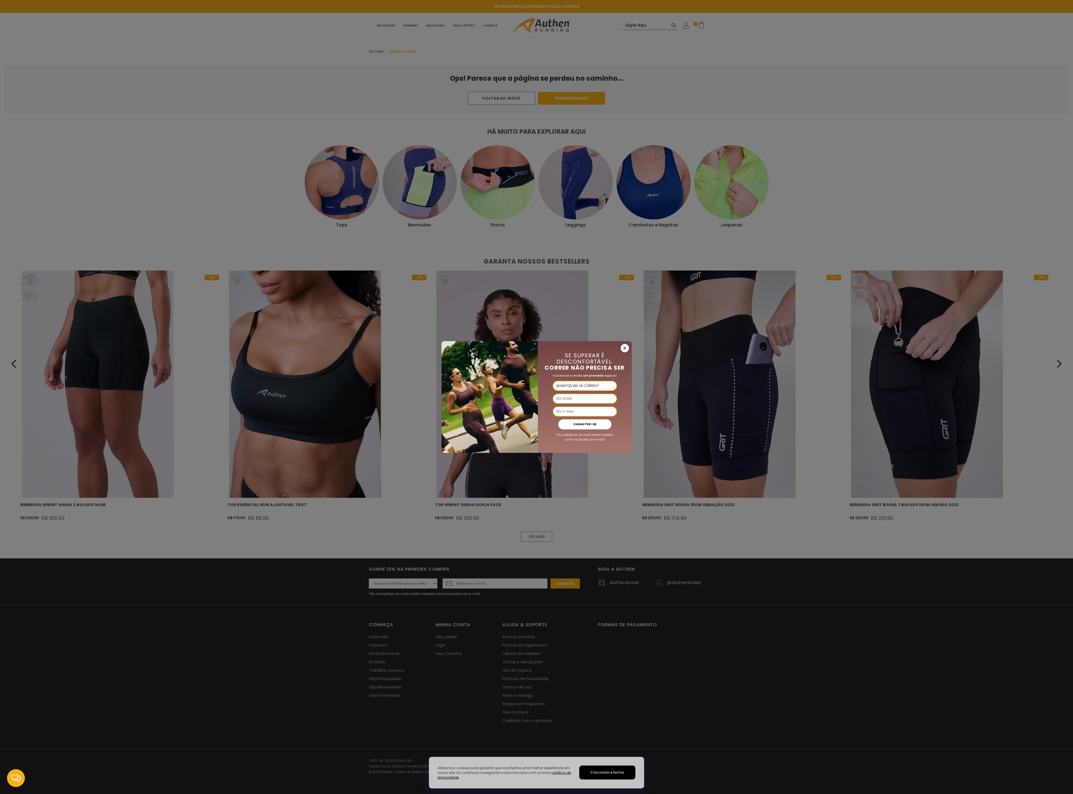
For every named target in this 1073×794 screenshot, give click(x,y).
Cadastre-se (584, 424)
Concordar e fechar (607, 772)
